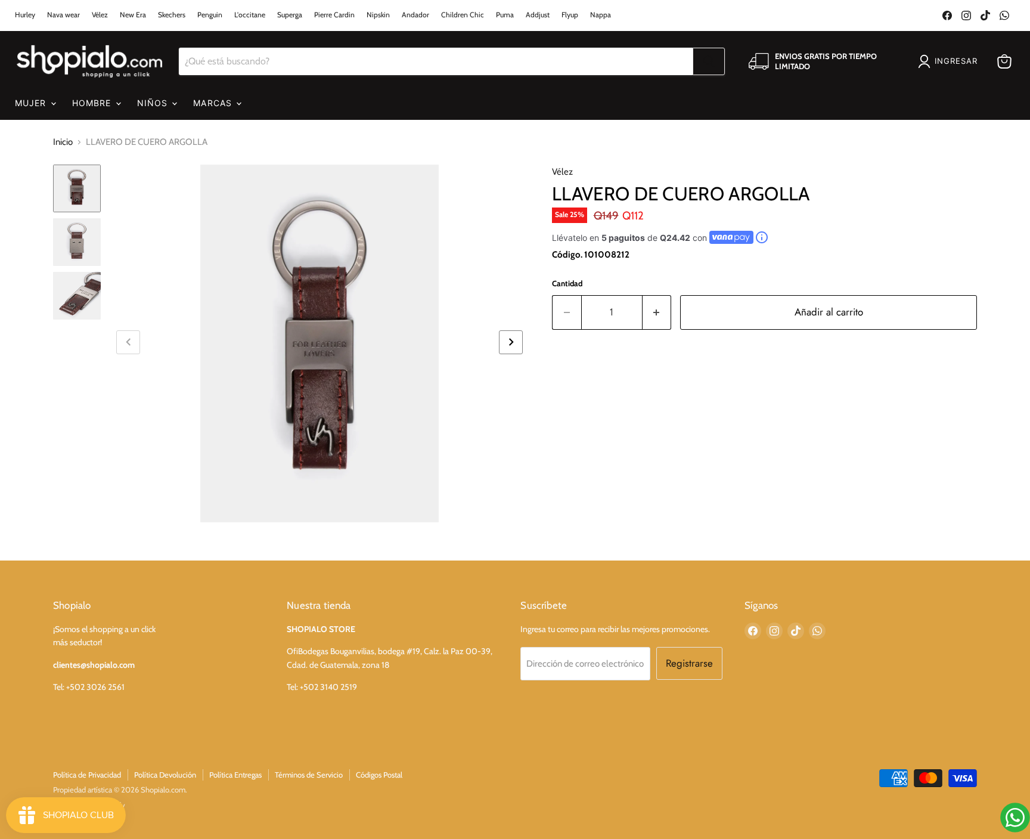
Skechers (171, 14)
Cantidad (567, 283)
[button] (511, 342)
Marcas (214, 103)
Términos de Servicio (309, 774)
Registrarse (689, 663)
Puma (505, 14)
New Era (133, 14)
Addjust (538, 14)
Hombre (93, 103)
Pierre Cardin (334, 14)
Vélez (100, 14)
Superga (289, 14)
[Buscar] (709, 61)
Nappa (600, 14)
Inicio (63, 142)
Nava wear (63, 14)
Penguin (209, 14)
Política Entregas (235, 774)
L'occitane (249, 14)
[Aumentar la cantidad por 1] (657, 312)
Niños (154, 103)
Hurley (25, 14)
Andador (415, 14)
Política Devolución (165, 774)
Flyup (569, 14)
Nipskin (378, 14)
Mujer (32, 103)
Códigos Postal (379, 774)
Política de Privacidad (87, 774)
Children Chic (462, 14)
